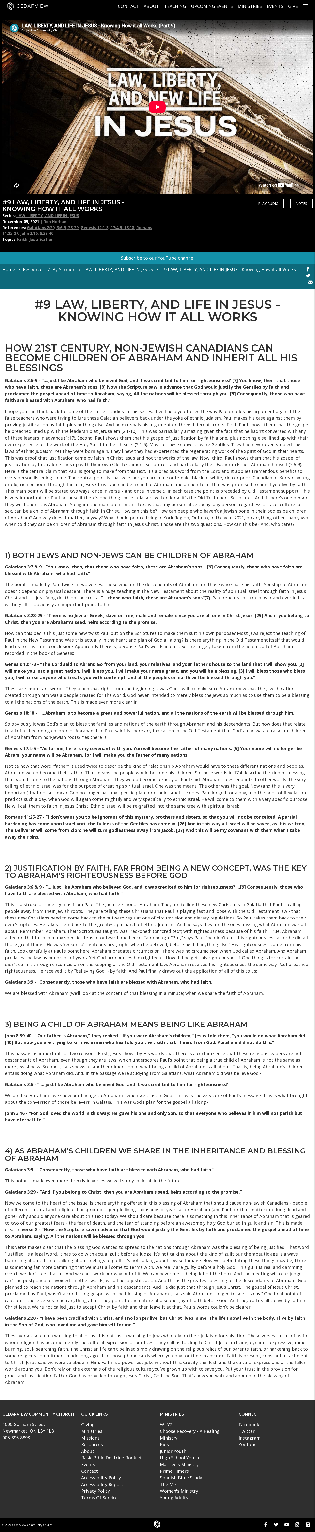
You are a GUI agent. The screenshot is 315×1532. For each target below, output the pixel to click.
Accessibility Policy (101, 1478)
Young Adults (174, 1498)
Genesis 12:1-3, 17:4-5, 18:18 (107, 227)
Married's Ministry (179, 1464)
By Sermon (63, 269)
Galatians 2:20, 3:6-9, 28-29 (53, 227)
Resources (34, 269)
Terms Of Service (99, 1498)
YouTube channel (176, 258)
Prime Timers (174, 1471)
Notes (301, 203)
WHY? (166, 1424)
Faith (22, 239)
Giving (87, 1424)
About (151, 6)
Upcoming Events (212, 6)
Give (293, 6)
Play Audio (268, 203)
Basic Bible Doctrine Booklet (111, 1458)
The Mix (168, 1484)
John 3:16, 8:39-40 (36, 233)
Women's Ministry (179, 1491)
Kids (164, 1444)
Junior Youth (173, 1451)
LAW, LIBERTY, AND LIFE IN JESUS (47, 215)
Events (275, 6)
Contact (128, 6)
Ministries (250, 6)
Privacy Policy (95, 1491)
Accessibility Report (102, 1484)
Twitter (247, 1431)
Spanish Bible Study (181, 1478)
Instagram (250, 1438)
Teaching (175, 6)
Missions (90, 1438)
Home (8, 269)
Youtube (248, 1444)
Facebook (249, 1424)
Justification (42, 239)
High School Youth (179, 1458)
